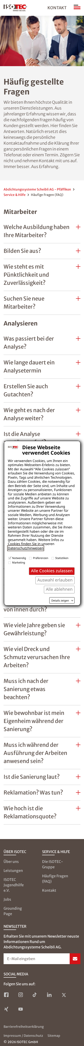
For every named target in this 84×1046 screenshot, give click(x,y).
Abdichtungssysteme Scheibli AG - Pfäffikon (37, 189)
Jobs (7, 899)
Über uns (11, 861)
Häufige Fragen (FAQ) (55, 879)
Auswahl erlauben (55, 580)
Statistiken (62, 558)
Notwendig (19, 558)
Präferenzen (40, 558)
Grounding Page (13, 911)
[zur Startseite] (15, 7)
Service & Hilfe (15, 195)
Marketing (18, 562)
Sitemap (53, 1036)
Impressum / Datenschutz (23, 1036)
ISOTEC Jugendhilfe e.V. (14, 885)
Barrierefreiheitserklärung (24, 1027)
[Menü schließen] (77, 8)
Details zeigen (60, 600)
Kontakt (57, 7)
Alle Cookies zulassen (52, 571)
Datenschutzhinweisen (25, 548)
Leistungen (13, 870)
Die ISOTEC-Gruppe (52, 864)
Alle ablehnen (59, 589)
